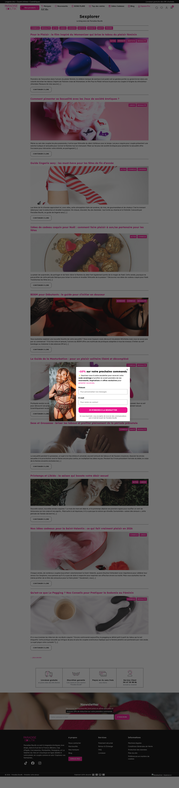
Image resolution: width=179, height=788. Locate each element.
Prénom (82, 387)
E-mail (81, 398)
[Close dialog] (127, 369)
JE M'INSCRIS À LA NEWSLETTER (103, 410)
